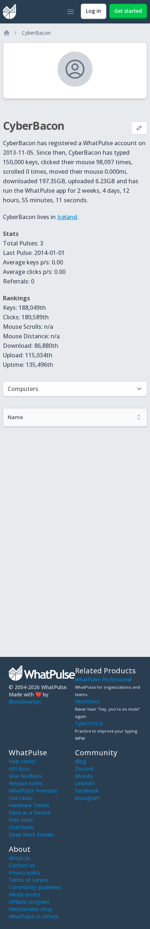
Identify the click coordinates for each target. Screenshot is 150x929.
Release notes (26, 783)
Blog (80, 761)
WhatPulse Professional (103, 679)
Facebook (86, 790)
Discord (84, 768)
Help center (22, 761)
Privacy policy (24, 872)
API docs (19, 768)
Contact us (22, 865)
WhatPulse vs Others (34, 916)
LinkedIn (85, 783)
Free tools (21, 819)
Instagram (87, 797)
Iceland (67, 217)
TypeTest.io (89, 723)
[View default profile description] (139, 128)
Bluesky (84, 775)
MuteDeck (87, 701)
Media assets (24, 894)
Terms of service (28, 879)
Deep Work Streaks (32, 834)
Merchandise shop (30, 909)
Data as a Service (29, 812)
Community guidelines (35, 887)
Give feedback (25, 775)
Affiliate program (29, 901)
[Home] (6, 33)
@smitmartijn (25, 701)
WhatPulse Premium (33, 790)
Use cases (21, 797)
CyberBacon (36, 32)
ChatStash (21, 827)
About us (19, 857)
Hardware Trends (29, 805)
